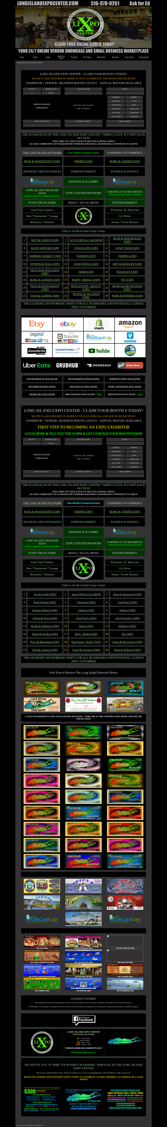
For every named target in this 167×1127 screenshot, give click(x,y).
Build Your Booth (61, 57)
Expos (48, 57)
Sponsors (115, 57)
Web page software (21, 1125)
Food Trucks (129, 57)
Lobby (35, 57)
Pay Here (74, 57)
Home (22, 57)
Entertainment (144, 57)
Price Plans (87, 57)
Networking (101, 57)
